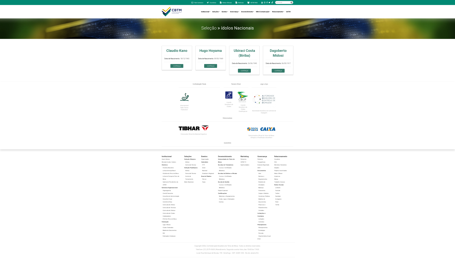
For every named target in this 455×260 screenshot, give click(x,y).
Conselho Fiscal (167, 199)
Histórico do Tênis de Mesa (171, 173)
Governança (234, 12)
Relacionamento (277, 12)
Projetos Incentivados (280, 170)
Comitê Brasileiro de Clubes (229, 104)
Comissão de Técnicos (169, 207)
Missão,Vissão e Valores (169, 162)
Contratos (261, 222)
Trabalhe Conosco (279, 182)
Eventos (224, 12)
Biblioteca (222, 170)
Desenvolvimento (247, 12)
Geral (203, 168)
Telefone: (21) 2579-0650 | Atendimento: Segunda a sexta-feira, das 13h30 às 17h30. (227, 249)
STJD (259, 239)
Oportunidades (245, 165)
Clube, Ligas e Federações (226, 199)
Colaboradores (167, 216)
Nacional (204, 170)
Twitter (277, 193)
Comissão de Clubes (169, 213)
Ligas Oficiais (167, 224)
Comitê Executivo (168, 193)
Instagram (278, 199)
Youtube (277, 190)
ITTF (203, 165)
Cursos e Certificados (225, 168)
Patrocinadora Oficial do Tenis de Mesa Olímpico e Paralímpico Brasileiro (261, 136)
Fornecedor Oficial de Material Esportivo (194, 134)
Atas (259, 173)
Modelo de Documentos (170, 230)
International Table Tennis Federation (184, 107)
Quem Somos (166, 159)
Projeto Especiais (223, 190)
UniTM (288, 12)
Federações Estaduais (169, 236)
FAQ (275, 162)
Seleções (215, 12)
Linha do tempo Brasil (169, 170)
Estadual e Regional (208, 173)
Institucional (205, 12)
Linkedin (277, 187)
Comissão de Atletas (169, 205)
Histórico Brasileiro (168, 168)
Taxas (204, 182)
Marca (276, 179)
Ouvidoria (277, 159)
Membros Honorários (280, 165)
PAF (164, 233)
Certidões (261, 210)
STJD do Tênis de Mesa (170, 219)
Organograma (167, 190)
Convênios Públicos (264, 196)
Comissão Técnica (190, 165)
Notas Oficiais (278, 173)
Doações (276, 168)
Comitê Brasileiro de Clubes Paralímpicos (243, 108)
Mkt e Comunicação (262, 12)
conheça (177, 66)
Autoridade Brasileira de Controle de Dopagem (264, 112)
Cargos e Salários (263, 193)
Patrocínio (243, 159)
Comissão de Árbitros (169, 210)
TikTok (277, 205)
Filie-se (204, 179)
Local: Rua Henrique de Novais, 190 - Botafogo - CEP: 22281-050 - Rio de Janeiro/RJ (227, 253)
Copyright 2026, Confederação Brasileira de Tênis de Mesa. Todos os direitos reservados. (227, 246)
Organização (205, 159)
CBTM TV (243, 162)
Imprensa (277, 176)
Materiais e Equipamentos (227, 196)
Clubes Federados (168, 227)
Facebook (278, 196)
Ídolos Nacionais (189, 182)
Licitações (261, 219)
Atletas (187, 162)
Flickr (276, 202)
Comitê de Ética (167, 202)
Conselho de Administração (171, 196)
